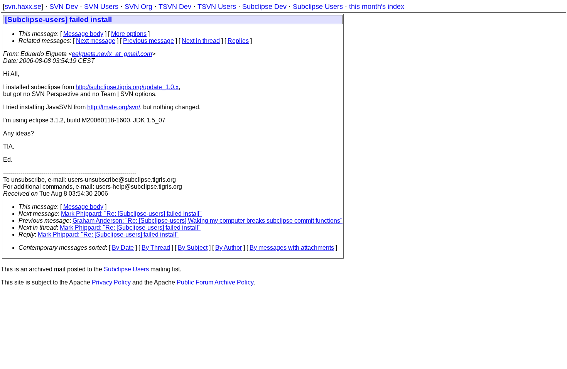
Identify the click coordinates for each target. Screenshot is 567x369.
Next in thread (201, 40)
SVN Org (138, 6)
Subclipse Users (318, 6)
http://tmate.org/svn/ (113, 107)
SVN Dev (63, 6)
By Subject (193, 247)
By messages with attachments (292, 247)
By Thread (156, 247)
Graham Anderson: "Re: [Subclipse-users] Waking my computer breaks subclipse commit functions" (208, 220)
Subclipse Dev (264, 6)
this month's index (376, 6)
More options (129, 33)
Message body (83, 33)
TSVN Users (216, 6)
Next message (95, 40)
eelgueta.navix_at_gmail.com (112, 54)
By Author (228, 247)
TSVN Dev (175, 6)
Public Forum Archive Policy (215, 282)
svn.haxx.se (23, 6)
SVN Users (101, 6)
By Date (123, 247)
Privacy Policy (111, 282)
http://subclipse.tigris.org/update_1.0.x (127, 87)
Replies (238, 40)
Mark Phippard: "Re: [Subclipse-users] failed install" (131, 213)
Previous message (148, 40)
